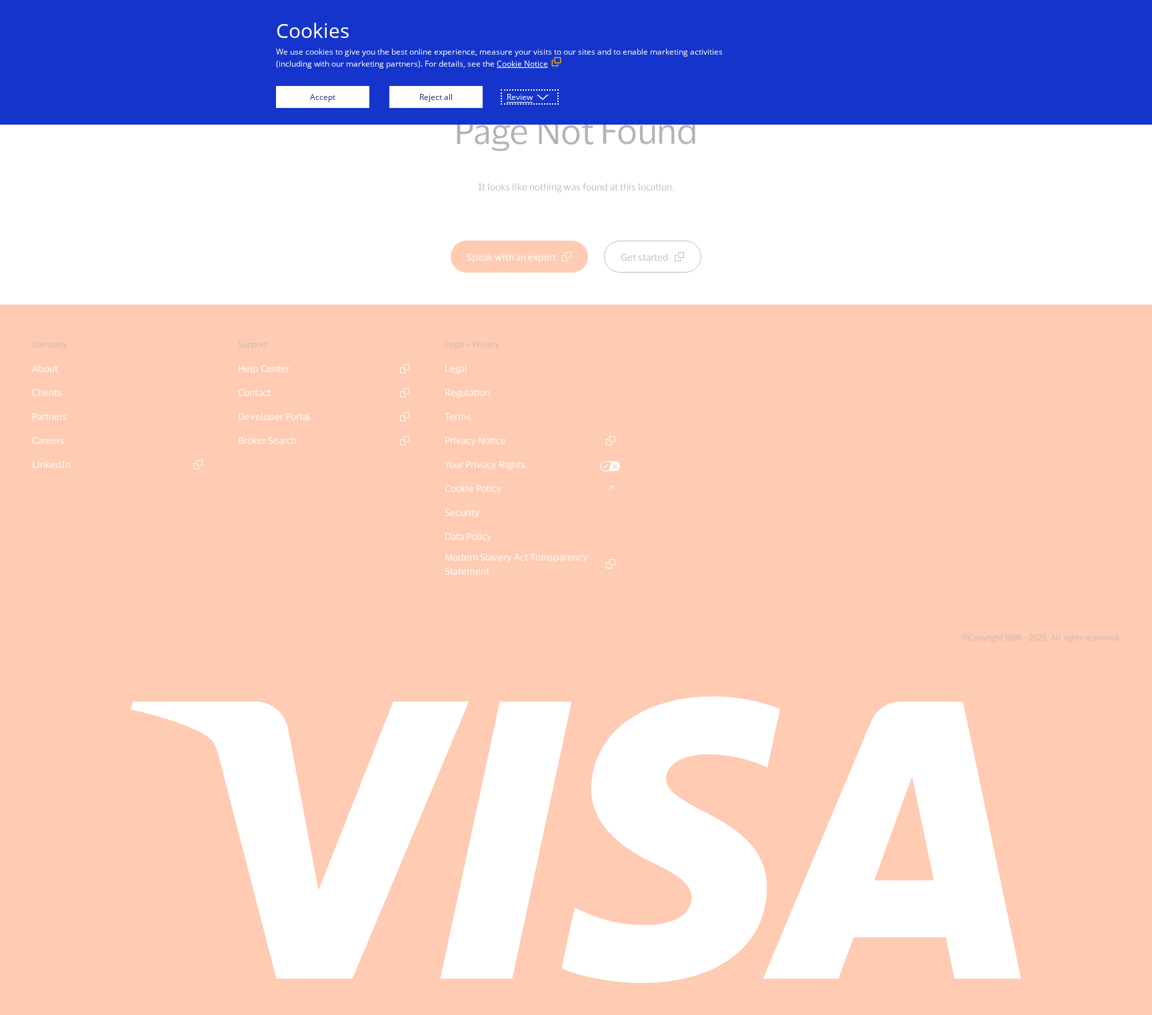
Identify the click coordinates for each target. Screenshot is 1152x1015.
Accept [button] (322, 97)
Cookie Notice (522, 63)
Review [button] (520, 97)
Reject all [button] (436, 97)
